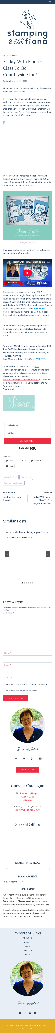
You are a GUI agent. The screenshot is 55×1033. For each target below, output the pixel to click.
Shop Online (34, 809)
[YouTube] (35, 1013)
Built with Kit (27, 448)
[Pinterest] (30, 1013)
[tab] (22, 583)
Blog (27, 946)
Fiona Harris (10, 81)
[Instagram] (25, 1013)
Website (8, 677)
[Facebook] (20, 1013)
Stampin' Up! (26, 477)
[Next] (48, 554)
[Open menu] (49, 2)
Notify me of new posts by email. (21, 690)
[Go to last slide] (7, 554)
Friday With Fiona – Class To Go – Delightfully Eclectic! (42, 498)
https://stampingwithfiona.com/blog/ (21, 379)
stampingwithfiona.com (13, 483)
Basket (27, 942)
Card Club (27, 951)
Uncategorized (10, 56)
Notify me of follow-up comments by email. (27, 684)
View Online (21, 809)
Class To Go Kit (10, 477)
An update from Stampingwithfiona (27, 532)
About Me (27, 938)
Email (7, 665)
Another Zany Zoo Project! (12, 496)
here (37, 366)
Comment (8, 613)
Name (7, 653)
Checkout (27, 955)
